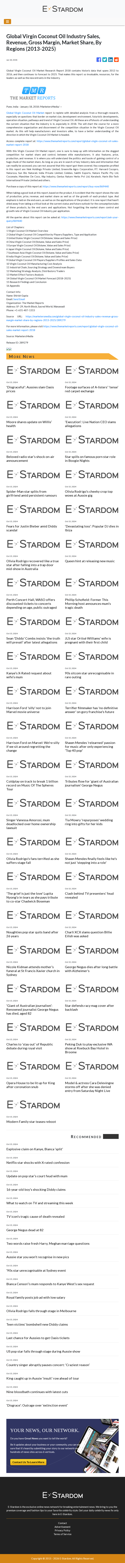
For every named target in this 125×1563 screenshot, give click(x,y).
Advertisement (62, 1526)
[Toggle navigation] (7, 21)
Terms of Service (62, 1534)
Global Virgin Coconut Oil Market (25, 112)
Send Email (19, 299)
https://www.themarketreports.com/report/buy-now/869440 (76, 186)
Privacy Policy (62, 1530)
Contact (62, 1523)
